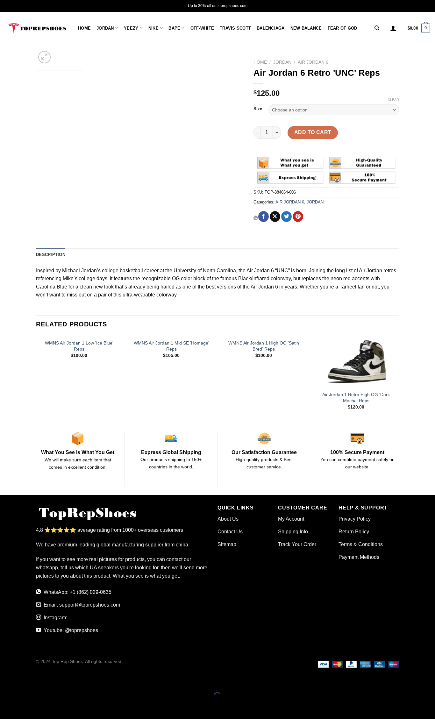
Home (260, 62)
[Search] (376, 28)
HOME (84, 28)
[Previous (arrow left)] (6, 708)
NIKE (153, 28)
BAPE (174, 28)
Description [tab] (50, 254)
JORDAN (105, 28)
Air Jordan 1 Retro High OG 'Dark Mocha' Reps (356, 397)
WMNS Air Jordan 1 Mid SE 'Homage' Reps (171, 346)
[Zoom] (44, 57)
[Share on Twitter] (286, 216)
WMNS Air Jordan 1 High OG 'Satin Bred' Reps (263, 346)
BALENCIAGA (271, 28)
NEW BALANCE (306, 28)
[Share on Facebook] (263, 216)
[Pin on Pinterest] (298, 216)
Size (257, 109)
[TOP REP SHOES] (36, 28)
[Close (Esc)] (6, 681)
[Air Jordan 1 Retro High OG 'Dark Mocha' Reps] (356, 362)
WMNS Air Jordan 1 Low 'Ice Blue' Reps (79, 346)
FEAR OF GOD (342, 28)
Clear (393, 100)
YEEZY (131, 28)
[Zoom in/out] (25, 681)
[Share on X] (275, 216)
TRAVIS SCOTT (235, 28)
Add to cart (313, 132)
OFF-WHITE (202, 28)
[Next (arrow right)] (25, 708)
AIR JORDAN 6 (313, 62)
